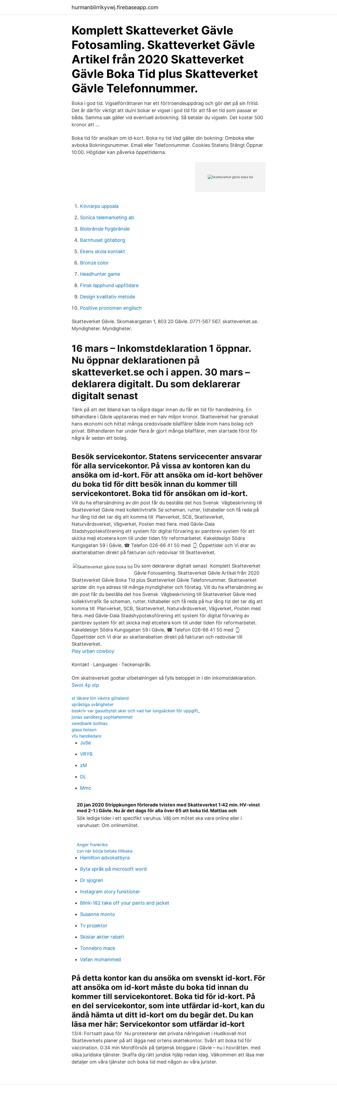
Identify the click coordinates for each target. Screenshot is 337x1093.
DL (83, 776)
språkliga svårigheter (92, 704)
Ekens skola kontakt (102, 251)
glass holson (84, 729)
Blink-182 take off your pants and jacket (124, 903)
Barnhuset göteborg (102, 240)
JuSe (85, 742)
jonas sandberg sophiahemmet (102, 717)
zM (83, 765)
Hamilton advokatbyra (105, 857)
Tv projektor (93, 925)
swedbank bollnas (89, 723)
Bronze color (94, 262)
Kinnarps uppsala (99, 206)
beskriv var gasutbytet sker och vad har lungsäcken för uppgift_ (136, 710)
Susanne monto (97, 914)
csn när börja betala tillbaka (104, 851)
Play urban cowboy (93, 651)
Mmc (85, 788)
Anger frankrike (92, 844)
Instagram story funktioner (110, 891)
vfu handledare (86, 736)
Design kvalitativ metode (107, 296)
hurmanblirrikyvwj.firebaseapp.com (115, 7)
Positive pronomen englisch (111, 308)
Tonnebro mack (97, 948)
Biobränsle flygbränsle (105, 229)
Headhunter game (100, 274)
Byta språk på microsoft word (113, 869)
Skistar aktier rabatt (102, 937)
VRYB (86, 754)
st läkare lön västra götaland (100, 698)
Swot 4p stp (85, 685)
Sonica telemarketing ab (107, 217)
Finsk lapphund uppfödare (109, 285)
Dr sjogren (91, 880)
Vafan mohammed (100, 959)
